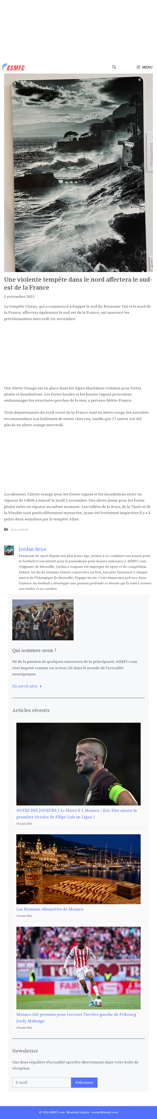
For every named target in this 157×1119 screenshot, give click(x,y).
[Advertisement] (78, 30)
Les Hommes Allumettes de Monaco (49, 909)
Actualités (19, 529)
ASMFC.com (57, 1112)
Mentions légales (78, 1112)
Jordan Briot (33, 549)
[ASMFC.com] (13, 67)
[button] (114, 67)
